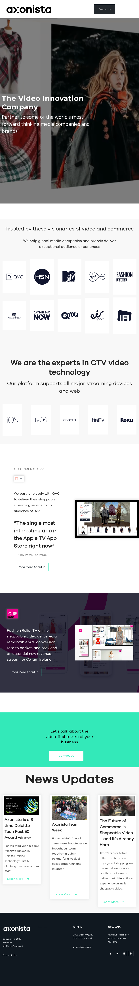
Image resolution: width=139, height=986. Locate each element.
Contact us (66, 756)
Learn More (15, 879)
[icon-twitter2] (118, 953)
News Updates (69, 779)
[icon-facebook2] (111, 953)
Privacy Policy (10, 955)
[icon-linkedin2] (132, 953)
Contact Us (105, 9)
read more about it (31, 567)
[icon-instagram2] (125, 953)
